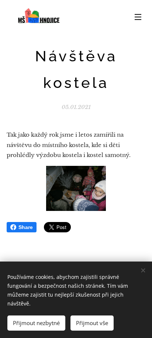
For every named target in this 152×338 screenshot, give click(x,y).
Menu (138, 16)
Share (25, 227)
